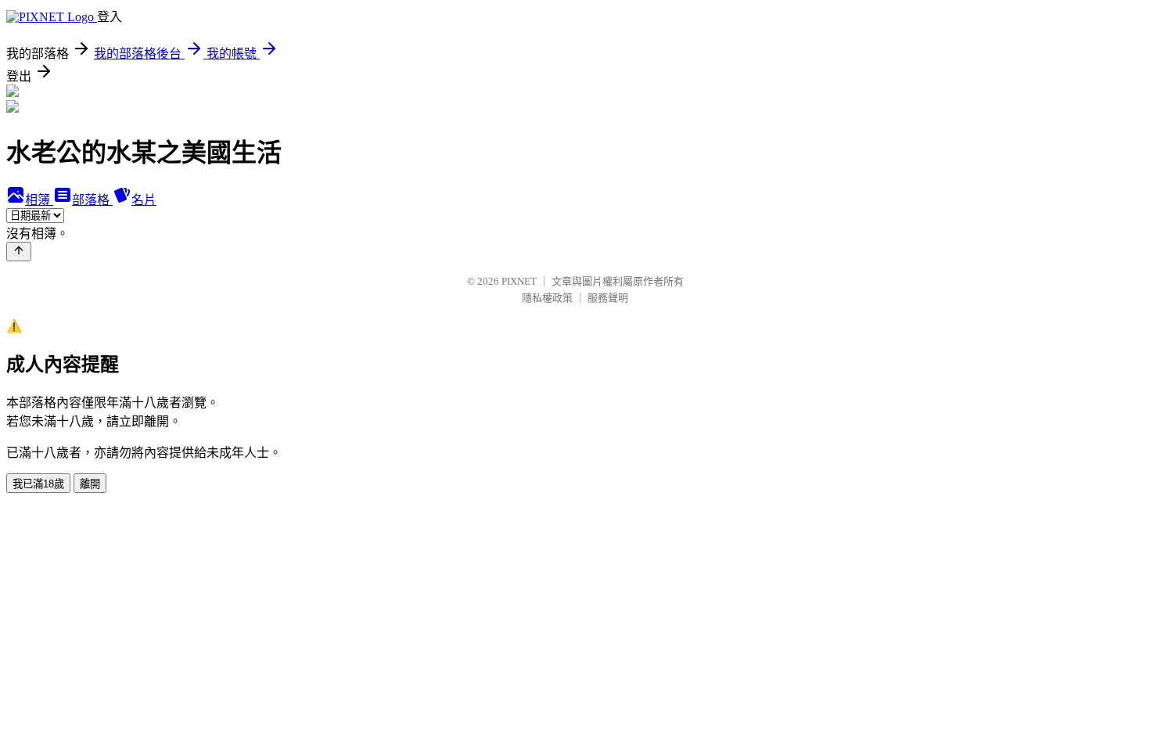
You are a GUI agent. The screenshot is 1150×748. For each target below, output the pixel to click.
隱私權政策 (547, 298)
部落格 (92, 200)
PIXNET (519, 281)
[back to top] (18, 251)
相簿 (39, 200)
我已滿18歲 (38, 484)
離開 (90, 484)
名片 (143, 200)
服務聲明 (608, 298)
